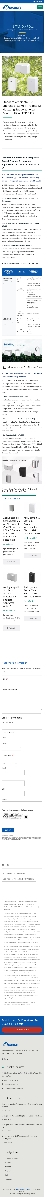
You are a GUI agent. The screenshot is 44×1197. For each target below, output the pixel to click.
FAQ (24, 35)
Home (20, 35)
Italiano (39, 2)
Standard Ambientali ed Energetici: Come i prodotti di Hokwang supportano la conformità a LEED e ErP (22, 39)
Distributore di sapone (28, 1002)
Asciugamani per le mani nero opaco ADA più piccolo (32, 592)
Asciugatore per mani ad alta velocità (18, 879)
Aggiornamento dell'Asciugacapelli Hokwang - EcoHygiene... (20, 1137)
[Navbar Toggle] (40, 7)
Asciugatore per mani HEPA (14, 873)
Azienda (8, 1162)
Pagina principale (11, 1158)
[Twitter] (5, 1059)
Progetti (8, 1171)
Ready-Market (30, 1193)
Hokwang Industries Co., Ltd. (25, 1189)
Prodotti (8, 1167)
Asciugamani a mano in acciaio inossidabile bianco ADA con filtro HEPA (32, 525)
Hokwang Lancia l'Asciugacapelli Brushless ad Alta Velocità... (22, 1105)
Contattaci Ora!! (22, 1029)
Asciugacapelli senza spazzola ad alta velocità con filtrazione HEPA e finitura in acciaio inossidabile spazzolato (11, 528)
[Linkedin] (7, 1059)
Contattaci (29, 1004)
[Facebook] (2, 1059)
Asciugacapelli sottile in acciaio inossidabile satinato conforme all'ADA (11, 597)
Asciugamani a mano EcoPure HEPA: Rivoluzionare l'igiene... (22, 1125)
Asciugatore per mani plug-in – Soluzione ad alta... (22, 1116)
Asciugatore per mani (10, 1004)
